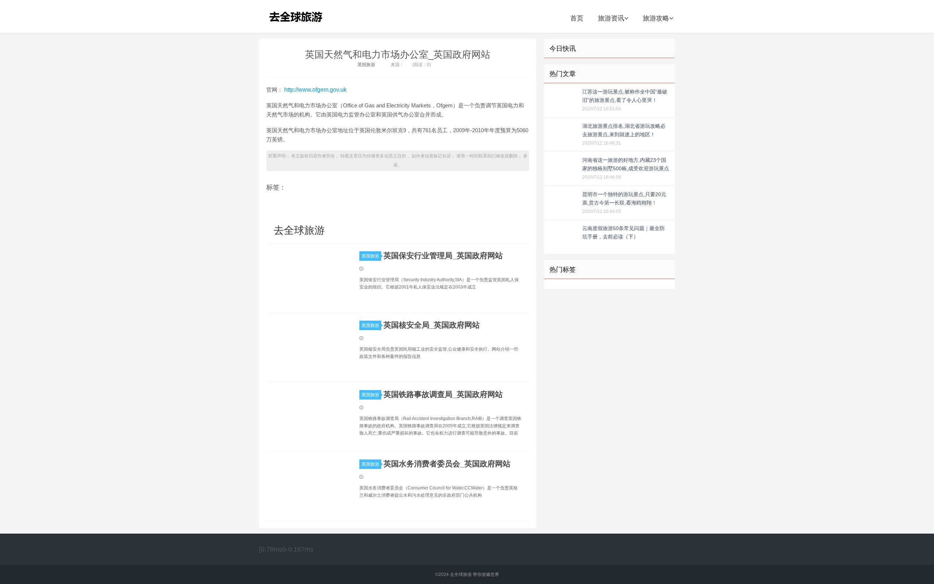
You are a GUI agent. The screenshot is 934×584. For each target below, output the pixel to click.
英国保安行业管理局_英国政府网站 (443, 255)
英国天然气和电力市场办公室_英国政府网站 (397, 54)
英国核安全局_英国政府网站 (431, 325)
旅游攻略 (656, 18)
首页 (576, 18)
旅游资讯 (611, 18)
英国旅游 (366, 64)
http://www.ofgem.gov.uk (315, 90)
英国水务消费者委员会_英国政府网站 (446, 463)
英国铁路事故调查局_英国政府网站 (443, 394)
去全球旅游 (298, 16)
